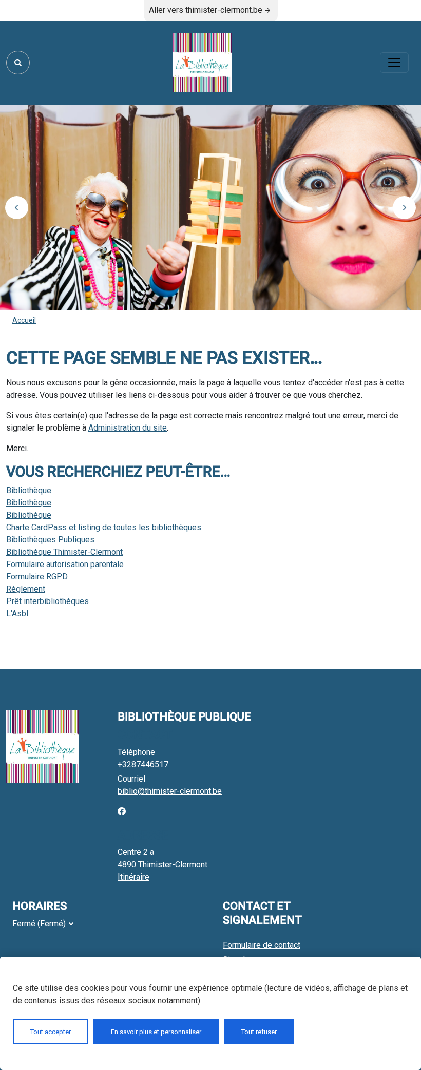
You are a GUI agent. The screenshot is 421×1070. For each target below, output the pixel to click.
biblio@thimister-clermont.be (170, 791)
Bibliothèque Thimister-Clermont (64, 552)
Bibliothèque (28, 490)
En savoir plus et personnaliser (156, 1032)
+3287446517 (143, 764)
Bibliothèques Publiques (50, 539)
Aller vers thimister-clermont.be (205, 10)
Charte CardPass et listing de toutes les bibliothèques (103, 527)
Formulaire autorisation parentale (65, 564)
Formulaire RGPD (37, 576)
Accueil (24, 320)
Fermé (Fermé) (39, 923)
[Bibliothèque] (202, 62)
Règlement (25, 589)
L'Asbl (17, 613)
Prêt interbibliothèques (47, 601)
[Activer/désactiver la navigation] (394, 62)
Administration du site (127, 428)
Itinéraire (133, 877)
